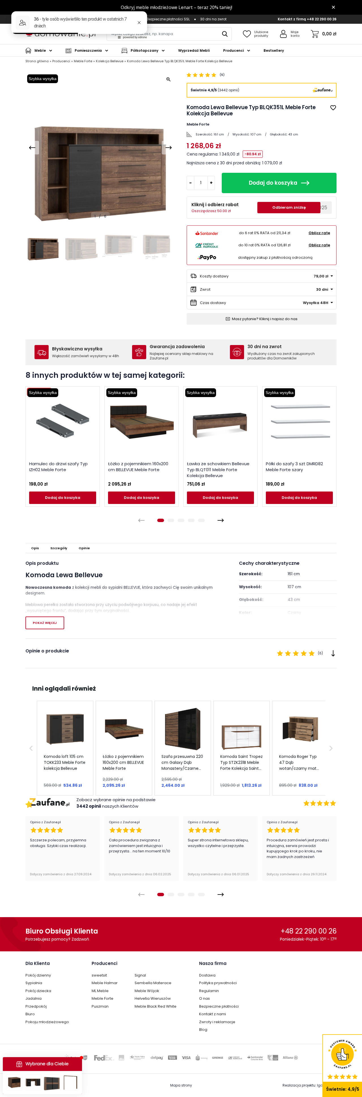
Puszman (100, 1006)
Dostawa (207, 975)
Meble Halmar (105, 983)
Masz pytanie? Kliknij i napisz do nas (265, 319)
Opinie (84, 548)
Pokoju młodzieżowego (47, 1022)
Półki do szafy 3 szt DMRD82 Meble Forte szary (294, 467)
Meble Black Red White (155, 1006)
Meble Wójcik (147, 990)
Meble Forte (102, 998)
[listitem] (65, 748)
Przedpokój (36, 1006)
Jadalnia (33, 998)
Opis (35, 548)
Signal (140, 975)
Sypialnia (33, 983)
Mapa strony (181, 1085)
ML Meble (100, 990)
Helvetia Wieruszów (153, 998)
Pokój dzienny (38, 975)
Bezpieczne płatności (219, 1006)
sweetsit (99, 975)
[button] (31, 748)
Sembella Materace (153, 983)
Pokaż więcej (45, 622)
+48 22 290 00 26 (322, 19)
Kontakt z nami (212, 1014)
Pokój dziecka (38, 990)
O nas (204, 998)
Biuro (30, 1014)
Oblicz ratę (319, 233)
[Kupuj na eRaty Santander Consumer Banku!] (206, 233)
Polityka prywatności (218, 983)
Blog (203, 1029)
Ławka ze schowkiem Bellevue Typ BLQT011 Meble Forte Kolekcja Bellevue (218, 470)
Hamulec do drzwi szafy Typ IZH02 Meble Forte (58, 467)
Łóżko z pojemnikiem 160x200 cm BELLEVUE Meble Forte (138, 467)
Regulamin (209, 990)
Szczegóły (58, 548)
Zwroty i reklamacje (217, 1022)
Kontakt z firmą (292, 19)
